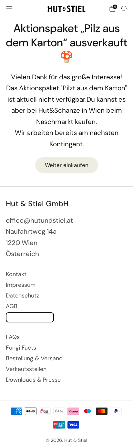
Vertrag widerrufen (30, 317)
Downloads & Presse (33, 380)
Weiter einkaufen (66, 165)
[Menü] (9, 9)
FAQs (13, 337)
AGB (11, 306)
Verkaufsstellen (26, 369)
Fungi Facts (21, 348)
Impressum (21, 285)
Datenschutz (22, 295)
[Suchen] (124, 8)
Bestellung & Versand (34, 358)
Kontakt (16, 274)
